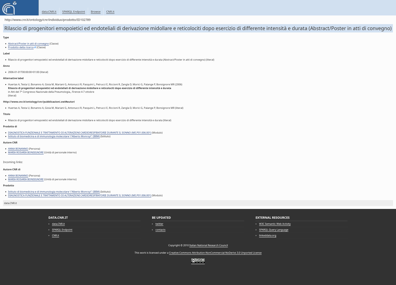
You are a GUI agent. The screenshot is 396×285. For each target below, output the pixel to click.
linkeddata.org (267, 235)
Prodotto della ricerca (21, 47)
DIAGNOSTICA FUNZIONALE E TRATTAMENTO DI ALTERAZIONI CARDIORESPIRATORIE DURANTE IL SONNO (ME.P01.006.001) (79, 132)
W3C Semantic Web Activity (275, 223)
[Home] (19, 7)
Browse (96, 11)
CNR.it (110, 11)
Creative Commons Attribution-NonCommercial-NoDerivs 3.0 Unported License (215, 252)
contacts (160, 229)
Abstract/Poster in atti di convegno (28, 43)
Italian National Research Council (208, 245)
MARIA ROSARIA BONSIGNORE (26, 152)
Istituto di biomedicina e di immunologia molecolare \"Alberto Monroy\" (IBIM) (54, 136)
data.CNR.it (49, 11)
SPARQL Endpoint (73, 11)
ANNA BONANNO (18, 148)
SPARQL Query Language (273, 229)
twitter (159, 223)
